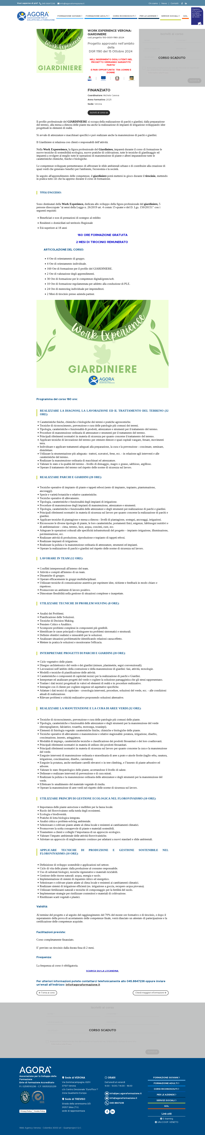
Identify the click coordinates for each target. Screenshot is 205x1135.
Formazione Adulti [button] (97, 16)
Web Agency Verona (30, 1128)
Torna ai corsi (48, 993)
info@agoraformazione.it (72, 4)
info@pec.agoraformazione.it (126, 1094)
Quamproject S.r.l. (72, 1128)
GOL (185, 16)
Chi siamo (153, 4)
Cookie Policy (39, 1111)
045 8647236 (48, 4)
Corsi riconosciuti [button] (124, 16)
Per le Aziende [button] (148, 16)
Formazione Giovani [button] (69, 16)
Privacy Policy (26, 1111)
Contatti (174, 4)
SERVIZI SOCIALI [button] (169, 16)
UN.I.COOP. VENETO (168, 1122)
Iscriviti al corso (98, 113)
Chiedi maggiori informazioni (149, 993)
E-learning (168, 1119)
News (164, 4)
